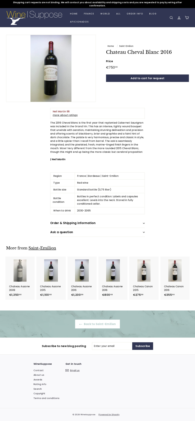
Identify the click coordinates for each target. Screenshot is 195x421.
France (89, 13)
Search (38, 388)
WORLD (105, 13)
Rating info (40, 384)
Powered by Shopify (109, 414)
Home (74, 13)
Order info (135, 13)
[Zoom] (51, 68)
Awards (38, 379)
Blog (153, 13)
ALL (118, 13)
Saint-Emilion (126, 46)
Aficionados (79, 21)
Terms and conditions (46, 398)
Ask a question (61, 232)
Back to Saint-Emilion (99, 324)
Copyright (39, 393)
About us (39, 374)
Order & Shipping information (73, 223)
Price (109, 61)
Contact (39, 370)
